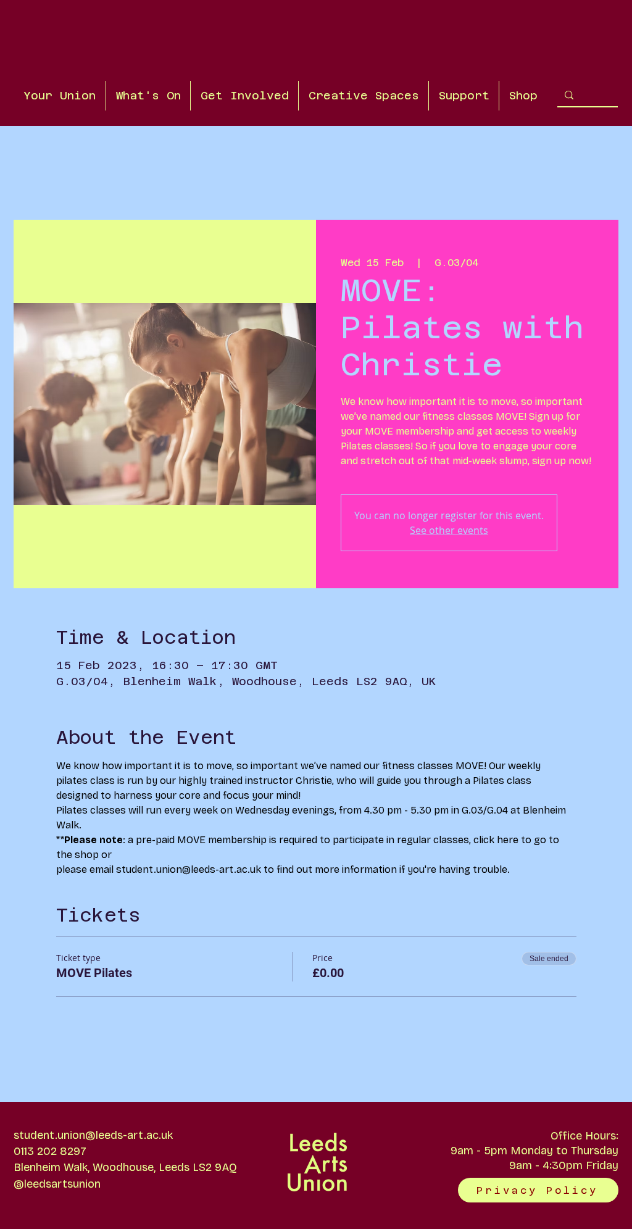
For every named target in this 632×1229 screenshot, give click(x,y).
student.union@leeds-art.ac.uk (93, 1135)
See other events (449, 530)
